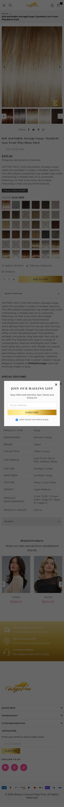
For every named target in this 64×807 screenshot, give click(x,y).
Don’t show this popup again (33, 420)
